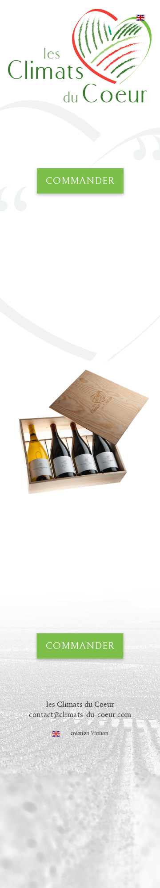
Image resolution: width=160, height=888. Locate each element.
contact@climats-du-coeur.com (80, 715)
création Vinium (89, 733)
